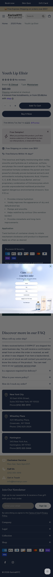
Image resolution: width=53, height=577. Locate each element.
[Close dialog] (50, 266)
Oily (26, 291)
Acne (26, 283)
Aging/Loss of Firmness (26, 298)
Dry (26, 287)
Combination (26, 294)
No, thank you (26, 302)
